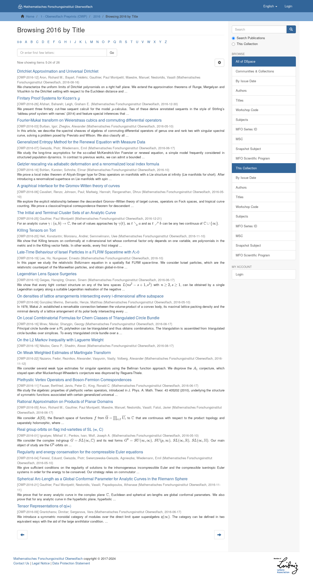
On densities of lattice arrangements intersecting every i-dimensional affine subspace (90, 296)
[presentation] (113, 108)
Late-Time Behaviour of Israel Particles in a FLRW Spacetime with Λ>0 (78, 252)
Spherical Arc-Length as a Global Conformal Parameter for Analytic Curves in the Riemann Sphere (102, 478)
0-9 (19, 41)
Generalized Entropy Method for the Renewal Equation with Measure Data (81, 142)
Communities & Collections (255, 71)
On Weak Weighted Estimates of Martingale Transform (64, 352)
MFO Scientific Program (253, 158)
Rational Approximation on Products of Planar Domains (65, 401)
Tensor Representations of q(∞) (44, 506)
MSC (239, 139)
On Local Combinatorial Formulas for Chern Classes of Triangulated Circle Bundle (88, 317)
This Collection (247, 44)
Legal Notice (41, 563)
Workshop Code (247, 109)
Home (30, 16)
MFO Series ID (246, 129)
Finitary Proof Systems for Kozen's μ (48, 98)
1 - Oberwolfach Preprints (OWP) (64, 16)
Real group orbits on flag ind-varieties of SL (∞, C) (60, 429)
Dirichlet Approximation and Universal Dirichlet (57, 71)
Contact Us (21, 563)
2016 (96, 16)
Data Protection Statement (71, 563)
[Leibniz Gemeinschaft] (286, 565)
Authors (241, 90)
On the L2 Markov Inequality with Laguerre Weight (60, 340)
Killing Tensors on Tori (36, 230)
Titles (240, 100)
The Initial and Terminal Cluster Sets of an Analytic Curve (66, 212)
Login (239, 274)
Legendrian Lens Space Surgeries (47, 273)
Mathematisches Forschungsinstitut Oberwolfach (48, 558)
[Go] (291, 29)
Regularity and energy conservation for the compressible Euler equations (80, 452)
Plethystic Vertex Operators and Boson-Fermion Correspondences (74, 379)
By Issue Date (246, 81)
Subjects (242, 119)
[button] (270, 6)
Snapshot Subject (248, 148)
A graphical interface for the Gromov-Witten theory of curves (68, 185)
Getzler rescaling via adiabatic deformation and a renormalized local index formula (88, 164)
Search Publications (251, 38)
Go (112, 52)
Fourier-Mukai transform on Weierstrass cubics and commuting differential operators (89, 120)
